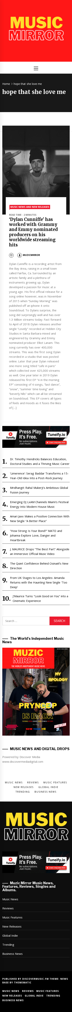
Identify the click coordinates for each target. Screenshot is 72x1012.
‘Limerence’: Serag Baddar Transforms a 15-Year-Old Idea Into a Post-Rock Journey (39, 475)
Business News (12, 954)
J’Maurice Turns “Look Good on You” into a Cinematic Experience (40, 598)
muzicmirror (31, 255)
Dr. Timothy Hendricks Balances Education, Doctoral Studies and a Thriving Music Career (40, 461)
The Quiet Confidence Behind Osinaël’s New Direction (39, 565)
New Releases (12, 926)
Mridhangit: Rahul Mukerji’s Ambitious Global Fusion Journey (39, 490)
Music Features (12, 917)
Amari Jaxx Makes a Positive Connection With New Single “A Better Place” (39, 518)
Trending (8, 944)
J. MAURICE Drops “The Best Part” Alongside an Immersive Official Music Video (39, 551)
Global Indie (10, 935)
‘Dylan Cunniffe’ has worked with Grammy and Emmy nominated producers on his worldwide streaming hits (33, 232)
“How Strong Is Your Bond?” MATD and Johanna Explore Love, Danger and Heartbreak (36, 535)
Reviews (8, 908)
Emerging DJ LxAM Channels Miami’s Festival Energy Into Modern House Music (39, 504)
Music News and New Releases (29, 207)
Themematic (22, 982)
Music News (10, 899)
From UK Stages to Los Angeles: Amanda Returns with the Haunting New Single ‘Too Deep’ (38, 582)
